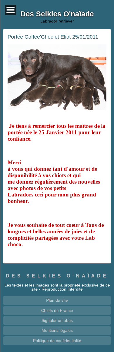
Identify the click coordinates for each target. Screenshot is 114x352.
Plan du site (57, 300)
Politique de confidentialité (57, 340)
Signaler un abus (57, 320)
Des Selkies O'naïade (57, 275)
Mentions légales (57, 330)
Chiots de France (57, 310)
